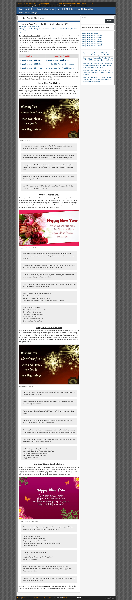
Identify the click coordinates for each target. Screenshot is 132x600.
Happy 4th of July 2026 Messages (92, 44)
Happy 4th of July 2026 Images (92, 35)
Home (19, 598)
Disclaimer (39, 598)
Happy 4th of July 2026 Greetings (92, 46)
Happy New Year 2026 (27, 29)
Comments (23, 33)
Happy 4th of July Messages (28, 13)
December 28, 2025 (35, 26)
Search (84, 17)
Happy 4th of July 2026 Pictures (92, 37)
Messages (23, 26)
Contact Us (25, 598)
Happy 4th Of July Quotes (65, 9)
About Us (32, 598)
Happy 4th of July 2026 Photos (92, 40)
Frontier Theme (109, 598)
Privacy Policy (48, 598)
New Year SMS (54, 29)
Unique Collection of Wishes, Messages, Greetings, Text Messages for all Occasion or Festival (55, 3)
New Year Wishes (65, 29)
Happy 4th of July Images (45, 9)
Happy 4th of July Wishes (84, 9)
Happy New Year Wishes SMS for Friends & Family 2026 (43, 24)
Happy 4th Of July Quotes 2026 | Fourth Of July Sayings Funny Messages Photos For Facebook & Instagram (98, 72)
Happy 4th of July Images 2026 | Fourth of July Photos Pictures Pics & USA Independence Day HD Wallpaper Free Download (97, 79)
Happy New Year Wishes (41, 29)
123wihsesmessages (69, 598)
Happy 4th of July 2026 (26, 9)
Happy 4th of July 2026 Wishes (92, 41)
